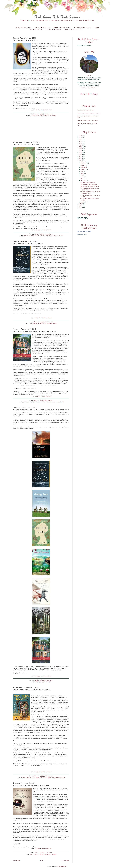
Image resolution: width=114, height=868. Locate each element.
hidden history (31, 235)
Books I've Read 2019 (54, 29)
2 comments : (49, 680)
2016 (80, 154)
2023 (80, 141)
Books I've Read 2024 (24, 27)
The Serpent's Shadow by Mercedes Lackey (32, 689)
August (83, 169)
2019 (80, 149)
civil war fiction (49, 402)
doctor (23, 777)
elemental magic (30, 777)
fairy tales (39, 777)
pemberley (48, 854)
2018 (80, 150)
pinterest (49, 110)
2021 (80, 145)
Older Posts (65, 860)
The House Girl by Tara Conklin (27, 144)
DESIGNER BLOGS (62, 866)
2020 (81, 147)
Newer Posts (16, 860)
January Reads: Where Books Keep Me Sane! (89, 113)
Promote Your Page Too (82, 234)
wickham (54, 854)
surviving (50, 323)
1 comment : (49, 852)
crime (38, 115)
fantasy (45, 777)
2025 (81, 137)
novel (45, 323)
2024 (81, 139)
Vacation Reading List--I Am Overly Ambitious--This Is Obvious (41, 409)
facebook (37, 110)
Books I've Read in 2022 (62, 27)
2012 (80, 204)
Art (24, 235)
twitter (43, 110)
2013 (80, 160)
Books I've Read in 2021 (83, 27)
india (49, 777)
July (82, 171)
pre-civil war (50, 235)
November (83, 164)
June (82, 173)
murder (40, 323)
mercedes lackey (61, 777)
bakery (42, 402)
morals (47, 115)
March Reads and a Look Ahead (85, 110)
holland (42, 115)
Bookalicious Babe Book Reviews (57, 17)
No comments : (49, 114)
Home (41, 860)
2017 (80, 152)
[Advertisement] (25, 130)
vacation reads (46, 682)
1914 (31, 323)
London (54, 777)
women (55, 323)
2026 (81, 135)
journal (56, 402)
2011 (80, 206)
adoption (25, 402)
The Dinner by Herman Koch (25, 40)
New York (42, 235)
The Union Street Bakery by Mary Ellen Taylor (34, 331)
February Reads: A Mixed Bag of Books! (87, 120)
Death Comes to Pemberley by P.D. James (31, 785)
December (83, 162)
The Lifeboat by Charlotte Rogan (28, 243)
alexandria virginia (33, 402)
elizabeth (37, 854)
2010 (80, 207)
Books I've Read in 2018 (73, 29)
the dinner (53, 115)
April (82, 177)
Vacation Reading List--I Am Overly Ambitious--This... (90, 192)
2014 (80, 158)
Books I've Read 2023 (43, 27)
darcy (32, 854)
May (82, 175)
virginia (61, 235)
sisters (62, 402)
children (33, 115)
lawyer (37, 235)
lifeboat (35, 323)
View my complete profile (89, 87)
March (83, 179)
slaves (56, 235)
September (84, 167)
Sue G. (89, 75)
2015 (80, 156)
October (83, 165)
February (39, 682)
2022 (80, 143)
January (83, 202)
